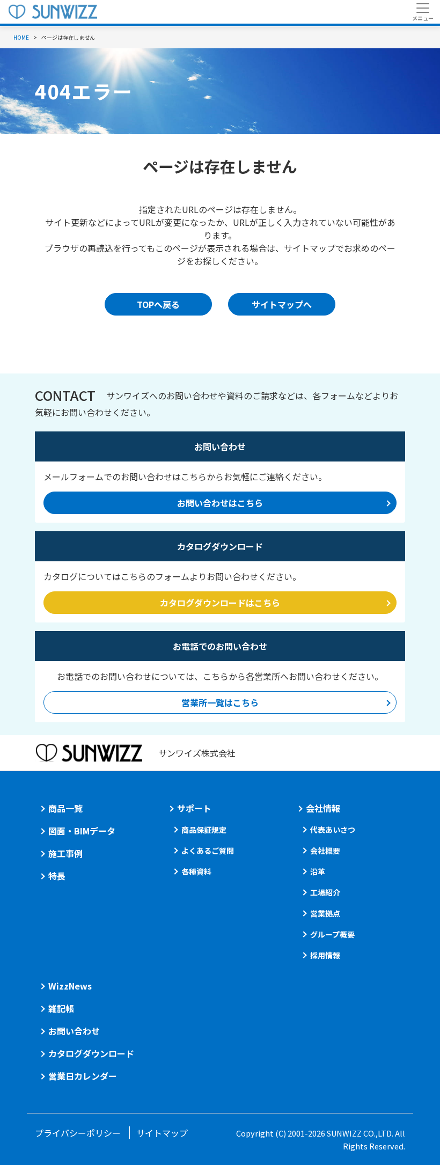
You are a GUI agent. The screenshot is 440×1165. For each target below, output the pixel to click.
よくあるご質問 (207, 850)
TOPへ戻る (158, 304)
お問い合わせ (74, 1030)
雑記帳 (61, 1008)
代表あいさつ (332, 829)
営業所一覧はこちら (220, 702)
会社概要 (325, 850)
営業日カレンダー (82, 1075)
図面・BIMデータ (81, 830)
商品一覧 (65, 808)
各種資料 (196, 871)
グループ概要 (332, 934)
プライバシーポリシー (78, 1132)
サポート (194, 808)
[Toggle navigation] (422, 12)
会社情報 (323, 808)
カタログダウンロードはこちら (220, 602)
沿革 (317, 871)
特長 (56, 875)
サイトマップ (162, 1132)
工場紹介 (325, 892)
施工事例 (65, 853)
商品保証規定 (203, 829)
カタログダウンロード (91, 1053)
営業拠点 (325, 913)
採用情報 (325, 955)
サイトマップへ (282, 304)
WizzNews (70, 985)
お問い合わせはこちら (220, 502)
